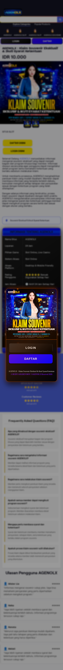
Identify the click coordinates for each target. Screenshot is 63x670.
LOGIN (30, 347)
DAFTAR (30, 358)
